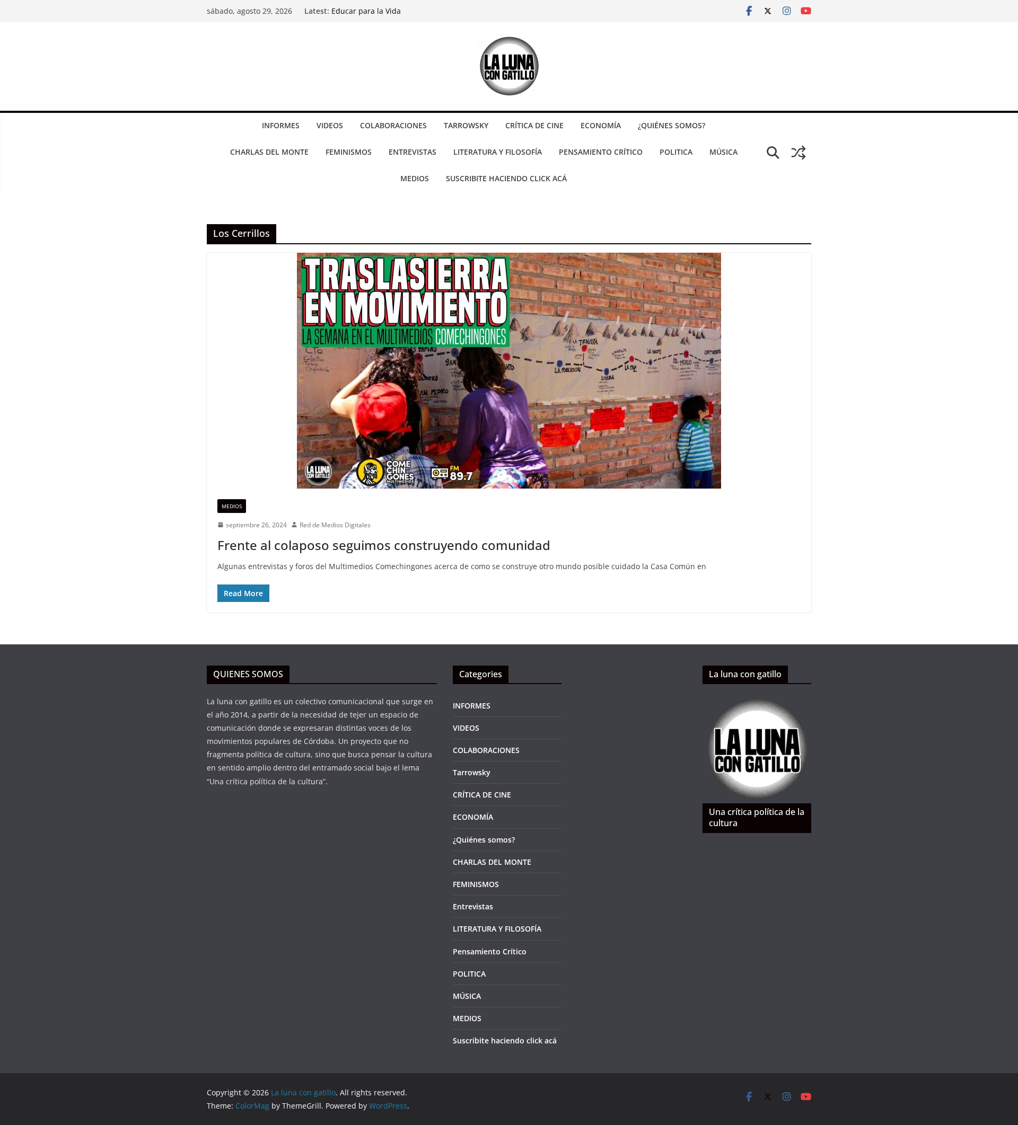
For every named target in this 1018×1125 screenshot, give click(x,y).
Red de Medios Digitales (335, 524)
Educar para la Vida (366, 11)
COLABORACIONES (393, 125)
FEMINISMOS (349, 152)
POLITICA (676, 152)
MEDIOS (414, 178)
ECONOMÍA (601, 125)
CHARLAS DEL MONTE (269, 152)
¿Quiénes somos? (671, 125)
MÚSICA (723, 152)
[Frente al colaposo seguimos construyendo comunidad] (509, 371)
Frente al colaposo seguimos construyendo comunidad (383, 545)
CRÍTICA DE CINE (534, 125)
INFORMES (281, 125)
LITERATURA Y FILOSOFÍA (497, 152)
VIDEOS (330, 125)
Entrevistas (412, 152)
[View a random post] (798, 152)
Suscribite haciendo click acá (506, 178)
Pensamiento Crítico (601, 152)
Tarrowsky (466, 125)
